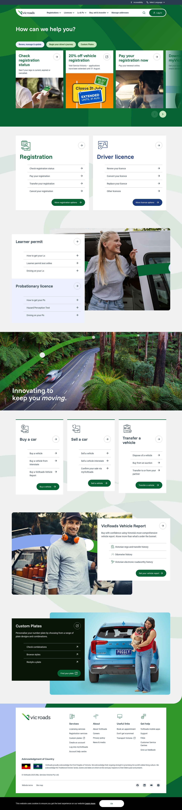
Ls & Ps (80, 13)
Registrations (53, 13)
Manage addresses (120, 13)
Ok (111, 803)
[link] (137, 2)
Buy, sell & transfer (97, 13)
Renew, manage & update (30, 44)
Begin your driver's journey (61, 44)
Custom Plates (87, 44)
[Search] (144, 13)
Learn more (90, 803)
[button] (155, 2)
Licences (68, 13)
